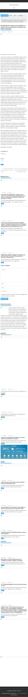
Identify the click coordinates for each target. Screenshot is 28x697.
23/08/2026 (4, 389)
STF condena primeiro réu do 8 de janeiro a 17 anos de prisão (7, 170)
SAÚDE (2, 488)
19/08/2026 (4, 253)
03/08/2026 (4, 530)
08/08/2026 (4, 557)
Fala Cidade (10, 31)
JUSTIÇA (2, 565)
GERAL (2, 164)
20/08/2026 (4, 192)
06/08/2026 (4, 505)
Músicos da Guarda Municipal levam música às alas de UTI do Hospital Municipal (21, 170)
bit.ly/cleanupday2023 (7, 80)
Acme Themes (14, 695)
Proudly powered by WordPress (8, 693)
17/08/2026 (4, 435)
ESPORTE (2, 394)
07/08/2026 (4, 582)
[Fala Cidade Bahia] (2, 10)
